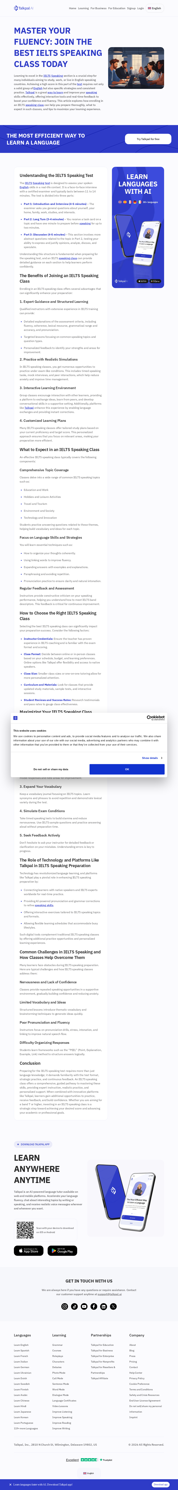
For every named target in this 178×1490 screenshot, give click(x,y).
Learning (83, 8)
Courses (56, 1350)
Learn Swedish (22, 1383)
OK (127, 769)
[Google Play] (62, 1251)
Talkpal (30, 92)
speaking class (35, 105)
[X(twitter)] (113, 1306)
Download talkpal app (35, 1144)
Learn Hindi (20, 1406)
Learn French (21, 1356)
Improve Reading (61, 1422)
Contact (133, 1367)
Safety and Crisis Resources (144, 1395)
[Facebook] (93, 1306)
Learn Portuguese (23, 1422)
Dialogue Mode (60, 1395)
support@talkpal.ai (110, 1294)
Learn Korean (21, 1417)
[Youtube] (84, 1306)
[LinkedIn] (103, 1306)
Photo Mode (58, 1372)
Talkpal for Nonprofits (102, 1361)
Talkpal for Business (102, 1350)
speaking (91, 92)
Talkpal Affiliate (99, 1378)
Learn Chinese (21, 1400)
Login (140, 8)
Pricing (133, 1361)
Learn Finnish (21, 1389)
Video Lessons (60, 1406)
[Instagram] (64, 1306)
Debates (57, 1367)
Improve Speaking (62, 1417)
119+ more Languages (26, 1428)
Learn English (21, 1344)
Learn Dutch (20, 1378)
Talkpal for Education (102, 1344)
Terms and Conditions (141, 1389)
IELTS (47, 75)
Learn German (21, 1367)
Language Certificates (64, 1400)
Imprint (133, 1417)
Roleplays (57, 1356)
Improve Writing (61, 1428)
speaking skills (44, 905)
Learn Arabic (20, 1395)
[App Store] (28, 1251)
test (79, 84)
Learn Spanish (21, 1350)
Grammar (57, 1344)
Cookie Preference (139, 1383)
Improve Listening (62, 1411)
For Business (99, 8)
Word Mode (58, 1389)
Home (72, 8)
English (37, 88)
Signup (131, 8)
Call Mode (57, 1378)
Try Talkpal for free (148, 139)
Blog (131, 1350)
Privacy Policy (136, 1378)
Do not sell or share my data (51, 769)
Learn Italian (21, 1361)
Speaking (57, 75)
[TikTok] (74, 1306)
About (132, 1344)
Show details (150, 757)
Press (132, 1356)
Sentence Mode (60, 1383)
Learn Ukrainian (22, 1372)
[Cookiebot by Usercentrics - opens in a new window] (149, 718)
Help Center (135, 1372)
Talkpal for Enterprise (102, 1356)
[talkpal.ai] (23, 8)
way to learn (55, 92)
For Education (116, 8)
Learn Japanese (22, 1411)
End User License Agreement (144, 1400)
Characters (58, 1361)
